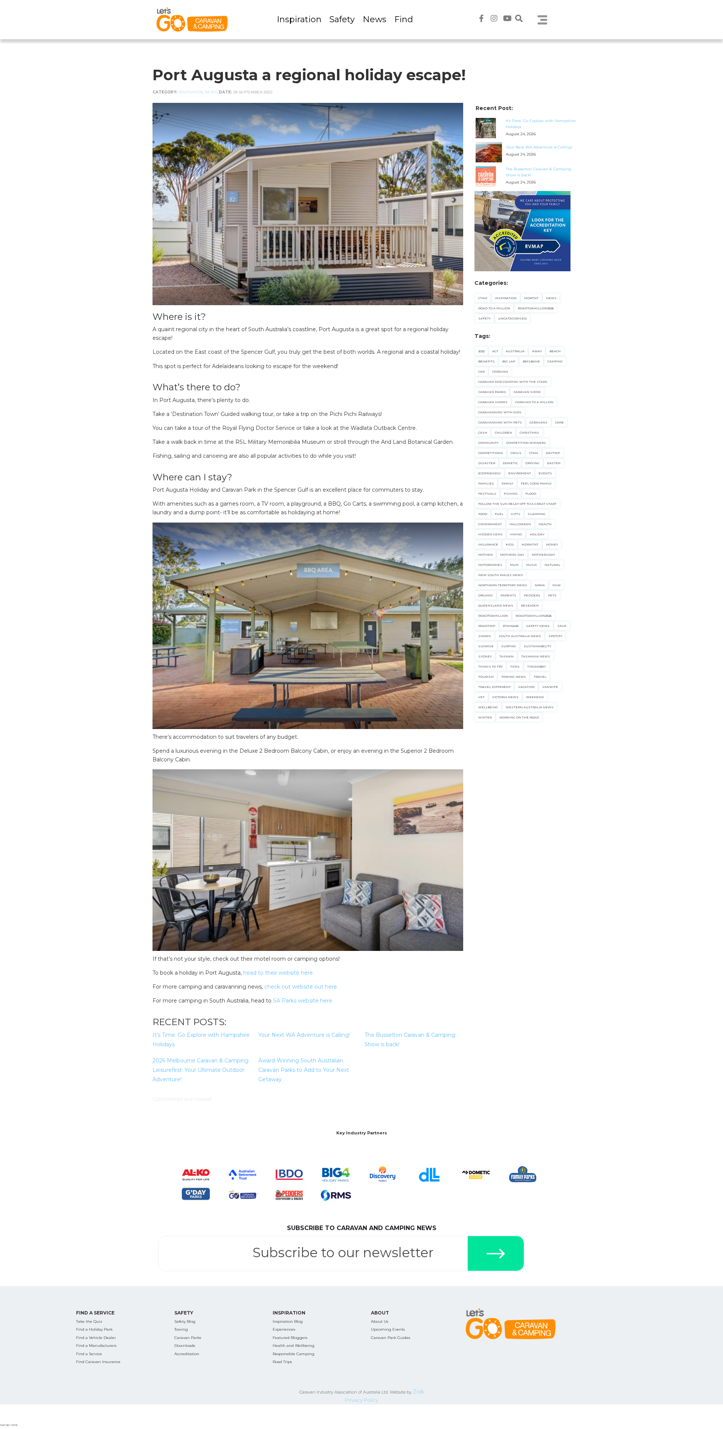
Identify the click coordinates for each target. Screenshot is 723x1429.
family (507, 483)
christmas (529, 432)
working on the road (519, 717)
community (488, 443)
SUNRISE (486, 646)
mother (485, 554)
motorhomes (490, 565)
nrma (540, 585)
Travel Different (494, 687)
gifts (515, 514)
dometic (510, 463)
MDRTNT (531, 298)
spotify (555, 636)
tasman (506, 656)
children (503, 432)
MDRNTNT (530, 544)
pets (552, 595)
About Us (379, 1321)
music (531, 565)
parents (508, 595)
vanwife (550, 687)
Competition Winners (526, 443)
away (537, 351)
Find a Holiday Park (94, 1329)
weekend (535, 697)
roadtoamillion (493, 615)
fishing (511, 493)
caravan (500, 371)
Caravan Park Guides (390, 1337)
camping (555, 361)
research (530, 605)
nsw (556, 585)
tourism (486, 677)
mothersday (543, 554)
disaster (486, 463)
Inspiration (299, 19)
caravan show (527, 392)
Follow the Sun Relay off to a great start (517, 504)
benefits (486, 361)
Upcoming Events (388, 1329)
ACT (495, 351)
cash (482, 432)
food (482, 514)
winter (485, 717)
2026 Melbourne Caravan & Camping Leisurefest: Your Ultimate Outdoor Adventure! (201, 1070)
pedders (532, 595)
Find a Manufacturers (96, 1345)
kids (510, 544)
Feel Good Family (536, 483)
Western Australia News (530, 707)
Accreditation (186, 1353)
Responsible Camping (293, 1353)
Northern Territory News (502, 585)
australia (515, 351)
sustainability (537, 646)
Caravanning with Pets (500, 422)
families (486, 483)
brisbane (531, 361)
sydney (485, 656)
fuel (499, 514)
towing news (513, 677)
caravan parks (492, 392)
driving (532, 463)
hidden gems (490, 534)
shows (484, 636)
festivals (487, 493)
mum (514, 565)
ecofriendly (489, 473)
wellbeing (488, 707)
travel (540, 677)
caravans (538, 422)
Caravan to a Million (534, 402)
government (490, 524)
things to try (490, 666)
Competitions (490, 453)
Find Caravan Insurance (98, 1361)
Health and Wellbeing (293, 1345)
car (481, 371)
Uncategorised (512, 318)
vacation (526, 687)
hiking (516, 534)
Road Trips (282, 1361)
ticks (515, 666)
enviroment (519, 473)
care (559, 422)
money (552, 544)
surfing (508, 646)
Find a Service (89, 1353)
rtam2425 (511, 626)
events (545, 473)
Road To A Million (494, 308)
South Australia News (520, 636)
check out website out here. (301, 986)
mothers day (512, 554)
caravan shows (493, 402)
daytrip (553, 453)
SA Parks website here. (303, 1000)
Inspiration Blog (288, 1321)
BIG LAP (508, 361)
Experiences (284, 1329)
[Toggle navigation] (542, 19)
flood (530, 493)
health (545, 524)
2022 (481, 351)
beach (555, 351)
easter (553, 463)
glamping (537, 514)
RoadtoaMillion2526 (536, 308)
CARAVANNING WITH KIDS (500, 412)
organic (485, 595)
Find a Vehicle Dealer (96, 1337)
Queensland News (495, 605)
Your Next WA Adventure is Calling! (304, 1035)
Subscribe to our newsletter (343, 1252)
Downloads (184, 1345)
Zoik (418, 1391)
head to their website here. (278, 972)
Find (403, 19)
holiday (537, 534)
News (374, 19)
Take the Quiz (89, 1321)
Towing (181, 1329)
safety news (538, 626)
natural (552, 565)
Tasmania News (535, 656)
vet (481, 697)
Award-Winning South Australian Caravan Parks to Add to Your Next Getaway (303, 1070)
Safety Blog (184, 1321)
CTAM (482, 298)
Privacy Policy (361, 1400)
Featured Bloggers (290, 1337)
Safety (342, 19)
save (561, 626)
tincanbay (536, 666)
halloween (520, 524)
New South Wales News (500, 575)
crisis (516, 453)
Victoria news (505, 697)
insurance (488, 544)
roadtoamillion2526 (534, 615)
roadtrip (486, 626)
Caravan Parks (187, 1337)
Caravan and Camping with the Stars (513, 382)
